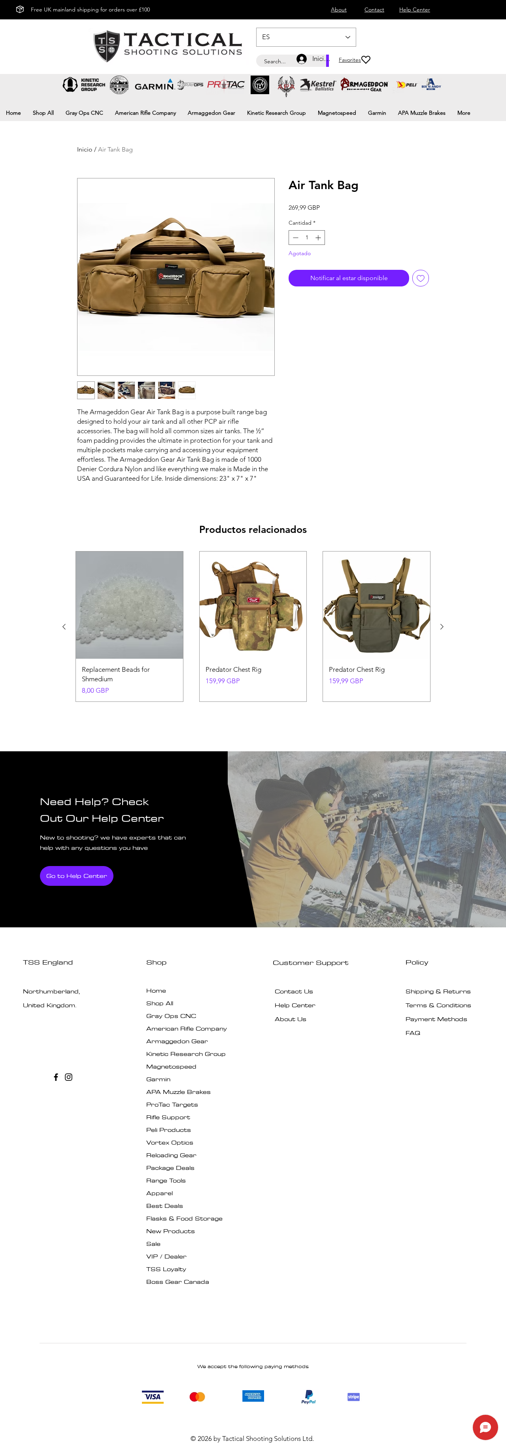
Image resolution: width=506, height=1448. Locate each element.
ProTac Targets (172, 1104)
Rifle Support (168, 1117)
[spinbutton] (307, 237)
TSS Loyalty (166, 1269)
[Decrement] (295, 237)
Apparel (159, 1193)
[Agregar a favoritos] (420, 278)
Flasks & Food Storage (184, 1218)
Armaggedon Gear (177, 1041)
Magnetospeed (171, 1066)
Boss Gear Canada (177, 1282)
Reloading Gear (171, 1155)
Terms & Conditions (438, 1005)
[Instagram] (69, 1077)
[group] (253, 626)
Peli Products (168, 1130)
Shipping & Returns (438, 991)
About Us (290, 1019)
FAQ (413, 1033)
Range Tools (166, 1180)
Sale (153, 1244)
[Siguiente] (442, 626)
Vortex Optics (169, 1142)
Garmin (158, 1079)
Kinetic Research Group (186, 1054)
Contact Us (294, 991)
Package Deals (170, 1168)
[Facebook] (56, 1077)
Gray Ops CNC (171, 1016)
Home (156, 990)
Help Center (295, 1005)
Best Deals (164, 1206)
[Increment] (319, 237)
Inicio (85, 149)
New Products (170, 1231)
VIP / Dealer (166, 1256)
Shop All (159, 1003)
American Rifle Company (186, 1028)
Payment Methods (437, 1019)
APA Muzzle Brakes (178, 1092)
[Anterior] (64, 626)
